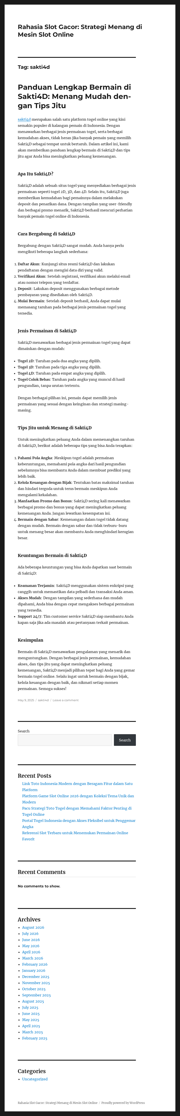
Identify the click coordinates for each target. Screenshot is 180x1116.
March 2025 (32, 1032)
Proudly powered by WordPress (123, 1103)
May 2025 (30, 1020)
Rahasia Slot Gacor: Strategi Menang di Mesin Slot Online (57, 1103)
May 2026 (31, 946)
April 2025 (31, 1026)
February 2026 (35, 964)
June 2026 (31, 940)
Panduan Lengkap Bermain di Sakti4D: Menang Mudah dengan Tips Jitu (74, 96)
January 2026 (33, 970)
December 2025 (35, 976)
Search (24, 731)
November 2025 (36, 983)
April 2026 (31, 952)
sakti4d (24, 119)
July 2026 (30, 933)
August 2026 (33, 927)
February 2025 (34, 1038)
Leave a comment (66, 700)
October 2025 (34, 989)
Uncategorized (35, 1079)
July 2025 (30, 1007)
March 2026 (32, 958)
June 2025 (31, 1013)
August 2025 (33, 1001)
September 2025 (36, 995)
